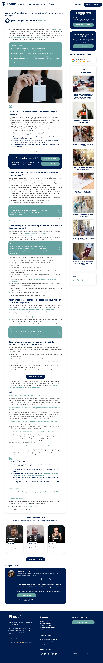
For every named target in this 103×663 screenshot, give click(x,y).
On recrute (43, 629)
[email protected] (12, 638)
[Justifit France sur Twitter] (49, 653)
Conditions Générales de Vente (48, 641)
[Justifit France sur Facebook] (41, 653)
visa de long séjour (27, 133)
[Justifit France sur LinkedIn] (45, 653)
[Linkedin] (18, 600)
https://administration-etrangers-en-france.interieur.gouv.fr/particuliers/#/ (31, 309)
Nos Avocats (21, 4)
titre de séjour (12, 221)
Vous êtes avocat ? (92, 4)
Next (68, 537)
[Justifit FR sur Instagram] (52, 653)
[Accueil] (6, 10)
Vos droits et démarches (37, 4)
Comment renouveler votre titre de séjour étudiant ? (83, 238)
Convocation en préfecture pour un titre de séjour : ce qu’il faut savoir (83, 263)
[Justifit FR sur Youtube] (56, 653)
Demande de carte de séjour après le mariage (83, 145)
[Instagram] (25, 600)
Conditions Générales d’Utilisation (48, 639)
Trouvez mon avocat (35, 377)
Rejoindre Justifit (83, 622)
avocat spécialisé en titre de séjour (21, 37)
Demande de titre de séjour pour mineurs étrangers (83, 215)
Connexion (77, 4)
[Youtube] (33, 600)
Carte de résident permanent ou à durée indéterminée (83, 168)
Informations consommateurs (47, 645)
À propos (52, 4)
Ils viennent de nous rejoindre (47, 627)
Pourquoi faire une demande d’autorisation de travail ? (83, 192)
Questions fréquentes (45, 623)
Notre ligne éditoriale (45, 625)
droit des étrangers (42, 37)
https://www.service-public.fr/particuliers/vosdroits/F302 (40, 492)
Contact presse (44, 631)
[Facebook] (22, 600)
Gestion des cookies (45, 643)
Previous (3, 538)
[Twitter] (29, 600)
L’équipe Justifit (42, 20)
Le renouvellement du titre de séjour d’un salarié (83, 121)
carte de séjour (57, 29)
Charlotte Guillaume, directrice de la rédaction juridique (43, 591)
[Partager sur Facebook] (85, 280)
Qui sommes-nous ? (45, 621)
